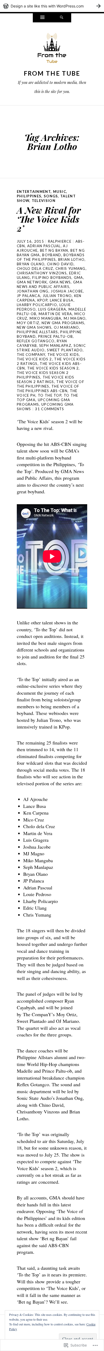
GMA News (60, 282)
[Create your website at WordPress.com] (52, 6)
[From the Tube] (52, 49)
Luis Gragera (52, 309)
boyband (51, 255)
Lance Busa (62, 300)
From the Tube (52, 73)
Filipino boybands (51, 277)
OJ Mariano (66, 327)
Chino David (60, 264)
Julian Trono (57, 296)
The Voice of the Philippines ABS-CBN (48, 388)
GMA (78, 277)
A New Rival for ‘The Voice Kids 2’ (49, 219)
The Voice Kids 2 (34, 359)
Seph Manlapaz (55, 345)
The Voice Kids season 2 (53, 368)
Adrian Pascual (44, 246)
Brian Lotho (71, 259)
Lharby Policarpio (37, 305)
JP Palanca (28, 296)
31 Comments (49, 409)
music (59, 191)
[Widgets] (42, 17)
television (43, 200)
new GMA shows (34, 327)
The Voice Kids (63, 354)
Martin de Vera (55, 314)
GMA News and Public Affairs (49, 284)
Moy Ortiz (28, 323)
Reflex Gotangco (36, 341)
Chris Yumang (70, 268)
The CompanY (31, 354)
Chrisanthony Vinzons (42, 273)
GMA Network (32, 282)
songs (51, 196)
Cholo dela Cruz (35, 268)
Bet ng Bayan (54, 250)
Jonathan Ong (33, 291)
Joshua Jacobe (67, 291)
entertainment (34, 191)
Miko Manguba (46, 318)
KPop (42, 300)
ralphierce (59, 241)
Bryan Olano (31, 264)
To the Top (49, 395)
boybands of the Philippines (51, 257)
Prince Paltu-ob (55, 336)
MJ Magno (75, 318)
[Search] (61, 17)
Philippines (29, 196)
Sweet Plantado (65, 350)
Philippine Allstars (37, 332)
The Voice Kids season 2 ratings (45, 379)
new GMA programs (63, 323)
